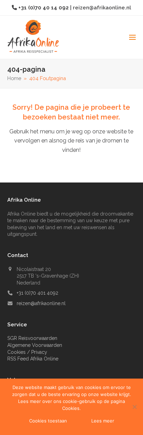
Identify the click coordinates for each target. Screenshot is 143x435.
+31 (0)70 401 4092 (37, 293)
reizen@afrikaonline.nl (102, 7)
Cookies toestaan (48, 421)
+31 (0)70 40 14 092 (44, 7)
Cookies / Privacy (27, 352)
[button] (132, 37)
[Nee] (134, 406)
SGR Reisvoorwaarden (32, 338)
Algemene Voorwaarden (34, 345)
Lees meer (102, 421)
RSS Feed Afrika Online (32, 359)
